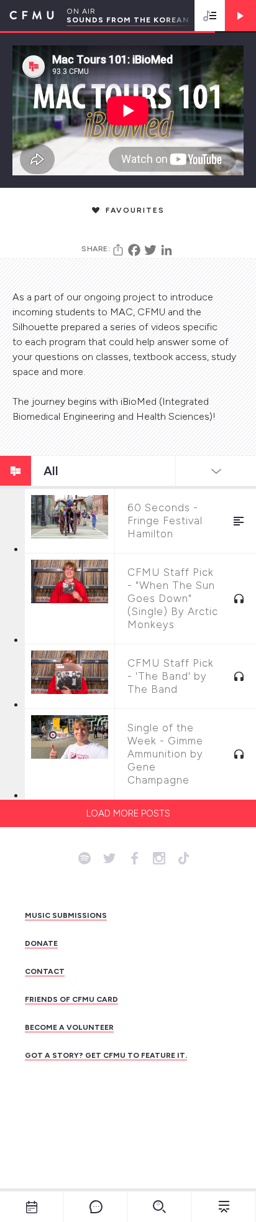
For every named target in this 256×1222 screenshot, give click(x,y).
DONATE (41, 943)
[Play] (240, 15)
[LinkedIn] (166, 250)
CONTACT (45, 971)
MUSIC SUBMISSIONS (66, 915)
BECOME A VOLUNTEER (69, 1027)
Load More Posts (128, 813)
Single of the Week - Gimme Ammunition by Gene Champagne (165, 753)
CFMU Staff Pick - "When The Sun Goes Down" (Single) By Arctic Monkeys (172, 598)
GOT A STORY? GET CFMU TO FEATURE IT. (106, 1055)
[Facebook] (134, 250)
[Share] (118, 250)
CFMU (27, 15)
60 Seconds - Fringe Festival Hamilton (165, 520)
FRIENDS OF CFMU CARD (71, 999)
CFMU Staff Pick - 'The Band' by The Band (170, 676)
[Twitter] (150, 250)
